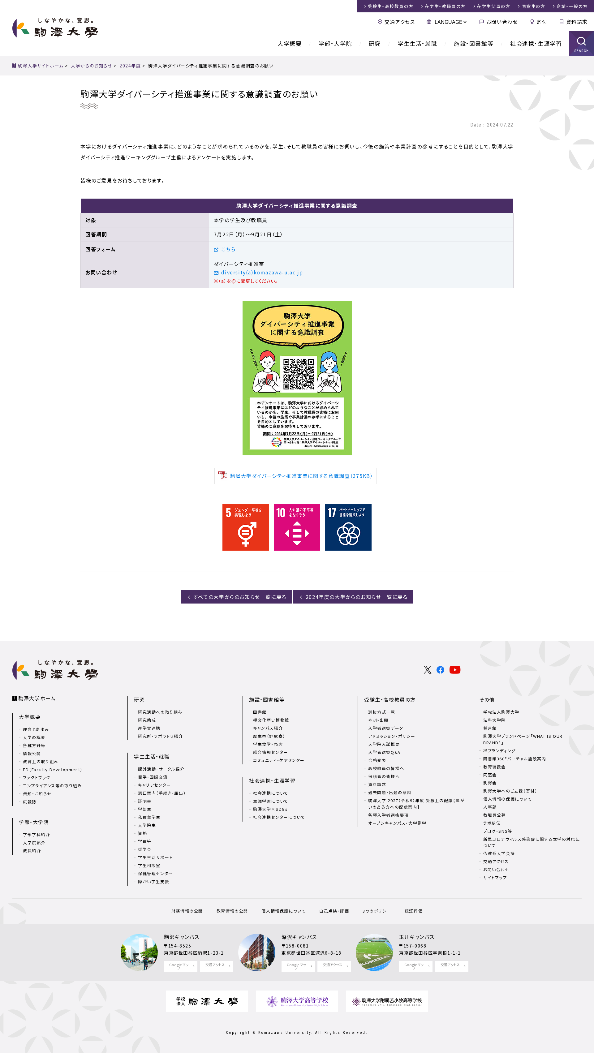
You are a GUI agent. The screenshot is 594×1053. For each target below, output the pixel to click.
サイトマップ (495, 877)
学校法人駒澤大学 (501, 712)
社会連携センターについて (279, 817)
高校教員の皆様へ (386, 768)
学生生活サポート (155, 857)
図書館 (260, 712)
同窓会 (490, 775)
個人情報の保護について (507, 799)
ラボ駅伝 (492, 823)
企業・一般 (572, 6)
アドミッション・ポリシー (391, 736)
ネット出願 (378, 720)
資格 (142, 833)
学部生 (145, 809)
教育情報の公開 (232, 911)
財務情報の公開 (187, 911)
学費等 (145, 841)
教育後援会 (494, 767)
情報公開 (32, 753)
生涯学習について (270, 801)
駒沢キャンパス (181, 936)
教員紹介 (32, 850)
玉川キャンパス (416, 936)
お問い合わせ (502, 21)
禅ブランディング (499, 751)
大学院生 (147, 825)
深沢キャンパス (299, 936)
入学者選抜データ (385, 728)
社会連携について (270, 793)
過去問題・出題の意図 (389, 792)
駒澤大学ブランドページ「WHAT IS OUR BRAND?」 (523, 739)
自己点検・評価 (334, 911)
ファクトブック (36, 777)
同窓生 (533, 6)
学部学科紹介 (36, 834)
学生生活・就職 (417, 43)
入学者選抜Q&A (384, 752)
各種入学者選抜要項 (388, 815)
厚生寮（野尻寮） (269, 736)
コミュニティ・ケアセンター (279, 760)
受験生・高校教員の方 (390, 699)
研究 (375, 43)
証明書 (145, 801)
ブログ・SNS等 (497, 831)
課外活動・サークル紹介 (161, 769)
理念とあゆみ (36, 729)
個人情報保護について (283, 911)
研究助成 (147, 720)
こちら (228, 249)
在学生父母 (493, 6)
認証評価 (414, 911)
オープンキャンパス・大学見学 (397, 823)
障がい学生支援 (153, 881)
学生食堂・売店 (268, 744)
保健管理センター (155, 873)
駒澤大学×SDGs (270, 809)
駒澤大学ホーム (37, 698)
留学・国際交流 (153, 777)
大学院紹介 (34, 842)
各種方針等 (34, 745)
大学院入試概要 (384, 744)
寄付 (541, 21)
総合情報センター (270, 752)
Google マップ (178, 966)
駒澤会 (490, 783)
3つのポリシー (377, 911)
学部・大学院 (335, 43)
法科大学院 (494, 720)
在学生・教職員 (445, 6)
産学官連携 (149, 728)
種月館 (490, 728)
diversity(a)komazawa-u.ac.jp (262, 272)
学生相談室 (149, 865)
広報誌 (30, 802)
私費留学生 (149, 817)
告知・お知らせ (37, 794)
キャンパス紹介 (268, 728)
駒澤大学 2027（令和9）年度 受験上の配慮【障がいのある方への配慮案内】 (416, 803)
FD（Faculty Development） (53, 769)
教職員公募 (494, 815)
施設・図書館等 (473, 43)
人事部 (490, 807)
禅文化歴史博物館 (271, 720)
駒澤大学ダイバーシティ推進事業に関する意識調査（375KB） (301, 475)
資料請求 (577, 21)
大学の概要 (34, 737)
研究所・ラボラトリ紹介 (160, 736)
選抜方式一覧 (381, 712)
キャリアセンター (154, 785)
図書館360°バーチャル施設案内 (514, 759)
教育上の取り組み (40, 761)
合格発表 (377, 760)
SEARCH (582, 51)
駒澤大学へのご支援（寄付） (510, 791)
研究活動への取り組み (160, 712)
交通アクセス (400, 21)
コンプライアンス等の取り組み (52, 786)
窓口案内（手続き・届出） (162, 793)
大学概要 (290, 43)
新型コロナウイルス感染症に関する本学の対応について (531, 842)
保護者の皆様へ (384, 776)
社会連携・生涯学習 (536, 43)
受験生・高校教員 (390, 6)
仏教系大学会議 (499, 853)
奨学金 (145, 849)
